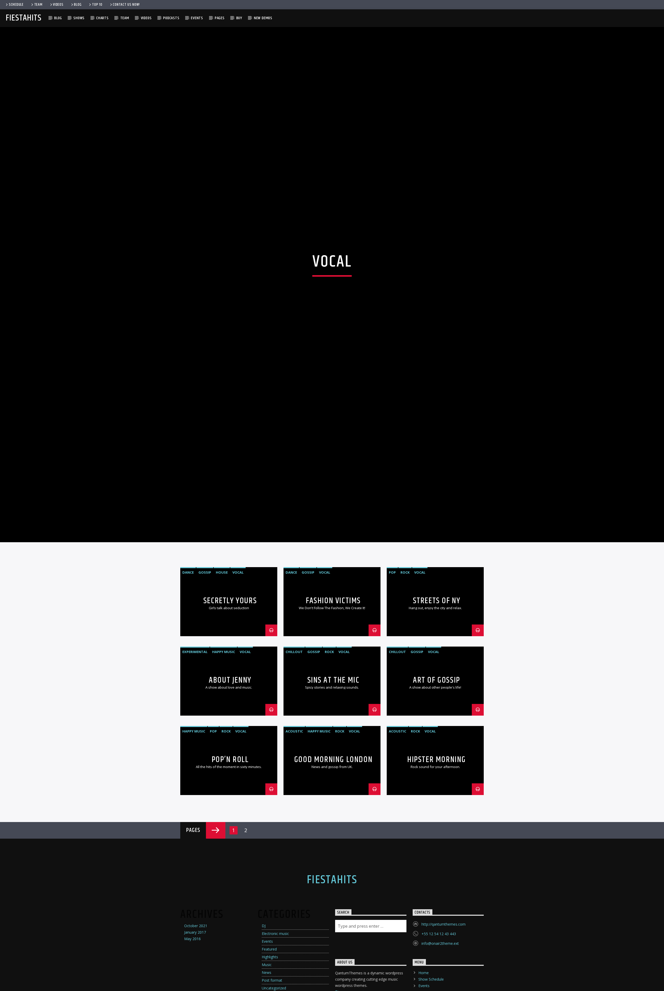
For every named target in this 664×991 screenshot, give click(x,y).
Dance (188, 609)
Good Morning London (333, 796)
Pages (220, 18)
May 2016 (192, 975)
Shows (79, 18)
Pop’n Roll (230, 796)
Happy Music (223, 689)
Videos (58, 5)
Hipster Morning (436, 796)
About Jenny (230, 717)
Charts (102, 18)
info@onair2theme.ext (440, 980)
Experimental (195, 689)
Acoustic (294, 768)
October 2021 (195, 962)
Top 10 (97, 5)
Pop (392, 609)
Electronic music (275, 970)
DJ (264, 962)
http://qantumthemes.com (443, 961)
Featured (269, 986)
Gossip (204, 609)
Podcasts (171, 18)
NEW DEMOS (263, 18)
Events (197, 18)
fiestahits (23, 18)
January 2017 (195, 969)
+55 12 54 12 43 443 (438, 971)
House (222, 609)
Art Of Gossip (436, 717)
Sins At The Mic (333, 717)
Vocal (238, 609)
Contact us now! (126, 5)
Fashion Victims (333, 638)
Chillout (294, 689)
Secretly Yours (230, 638)
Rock (405, 609)
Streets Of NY (436, 638)
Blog (77, 5)
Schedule (16, 5)
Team (38, 5)
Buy (239, 18)
